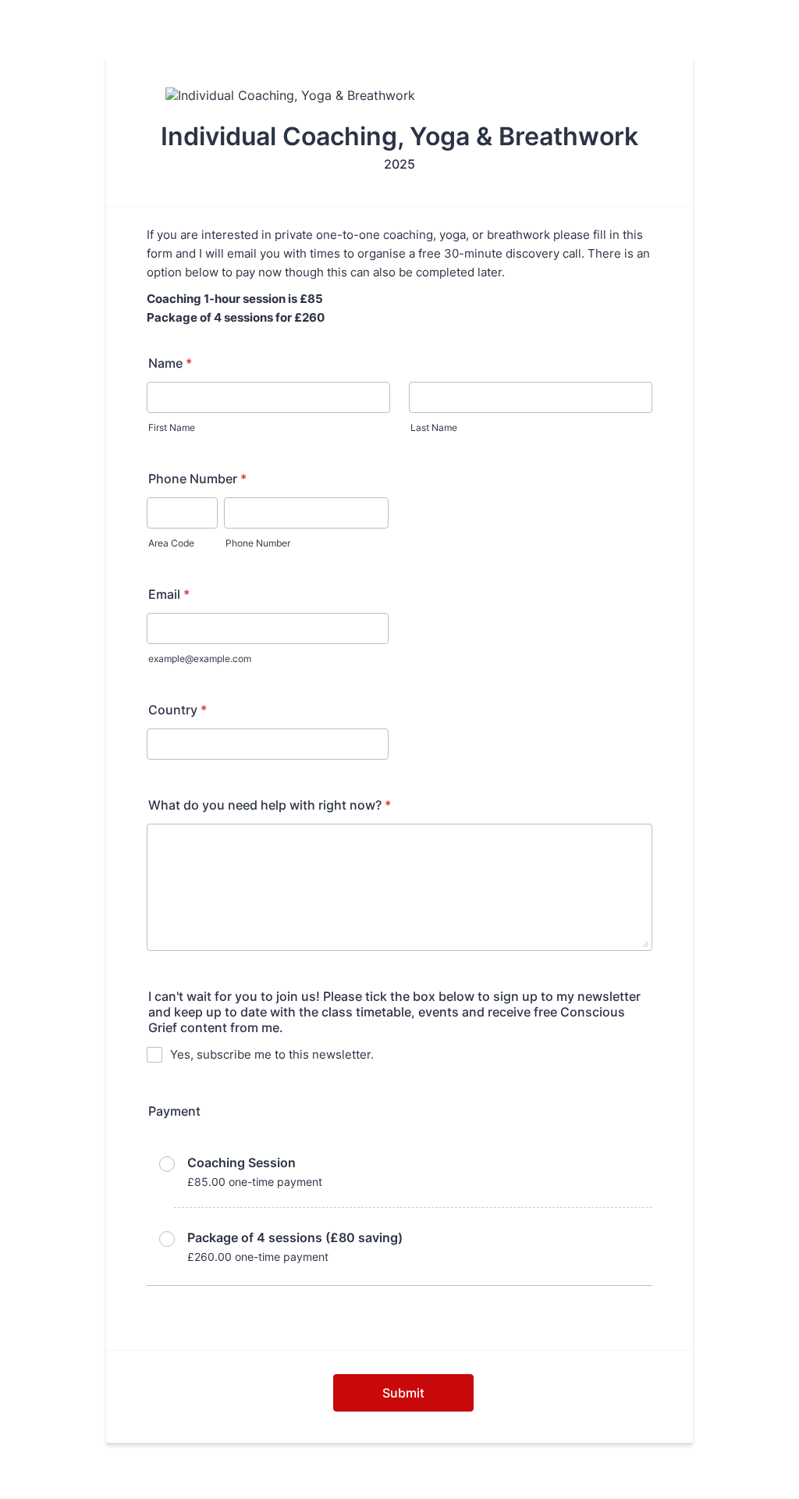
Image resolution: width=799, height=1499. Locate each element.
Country (177, 709)
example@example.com (199, 658)
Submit (403, 1393)
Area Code (171, 543)
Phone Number (197, 478)
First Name (171, 427)
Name (170, 363)
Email (169, 594)
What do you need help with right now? (269, 805)
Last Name (433, 427)
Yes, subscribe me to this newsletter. (272, 1054)
